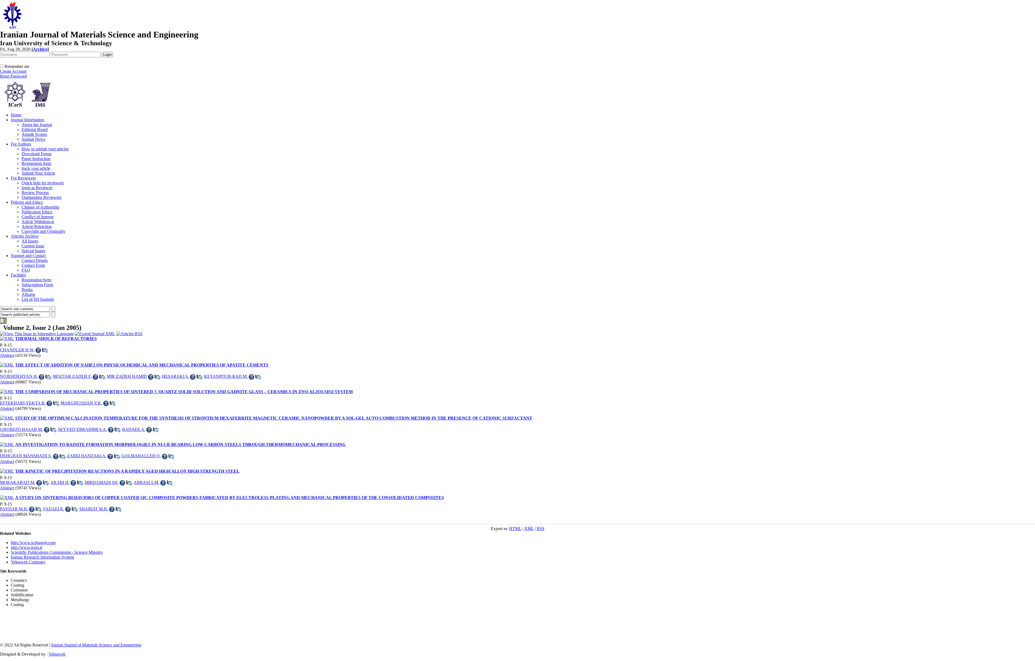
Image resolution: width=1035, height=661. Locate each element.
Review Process (35, 192)
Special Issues (33, 250)
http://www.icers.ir (26, 547)
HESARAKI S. (175, 376)
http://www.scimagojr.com (33, 542)
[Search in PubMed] (44, 350)
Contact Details (35, 260)
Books (27, 289)
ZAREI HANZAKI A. (86, 456)
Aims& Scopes (34, 134)
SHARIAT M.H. (93, 509)
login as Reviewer (37, 187)
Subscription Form (37, 284)
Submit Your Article (38, 173)
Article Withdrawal (38, 221)
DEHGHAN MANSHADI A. (26, 456)
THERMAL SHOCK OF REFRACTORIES (56, 338)
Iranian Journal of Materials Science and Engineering (96, 645)
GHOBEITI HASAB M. (21, 429)
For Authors (21, 144)
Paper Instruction (36, 158)
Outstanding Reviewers (41, 197)
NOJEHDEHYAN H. (19, 376)
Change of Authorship (40, 207)
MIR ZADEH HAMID (127, 376)
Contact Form (33, 265)
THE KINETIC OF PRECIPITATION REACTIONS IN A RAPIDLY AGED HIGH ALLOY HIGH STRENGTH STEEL (127, 471)
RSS (540, 528)
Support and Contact (28, 255)
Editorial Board (35, 129)
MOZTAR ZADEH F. (72, 376)
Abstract (7, 355)
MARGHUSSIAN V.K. (81, 403)
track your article (36, 168)
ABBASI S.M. (146, 482)
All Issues (30, 241)
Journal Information (27, 119)
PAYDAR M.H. (14, 509)
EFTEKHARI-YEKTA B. (23, 403)
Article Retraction (37, 226)
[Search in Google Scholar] (38, 350)
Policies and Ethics (27, 202)
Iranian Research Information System (42, 557)
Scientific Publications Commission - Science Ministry (57, 552)
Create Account (13, 71)
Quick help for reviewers (43, 183)
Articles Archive (25, 236)
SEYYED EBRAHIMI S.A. (82, 429)
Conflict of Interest (37, 216)
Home (16, 115)
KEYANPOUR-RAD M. (226, 376)
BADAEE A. (133, 429)
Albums (28, 294)
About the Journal (37, 124)
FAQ (26, 270)
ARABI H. (60, 482)
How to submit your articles (45, 149)
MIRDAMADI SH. (102, 482)
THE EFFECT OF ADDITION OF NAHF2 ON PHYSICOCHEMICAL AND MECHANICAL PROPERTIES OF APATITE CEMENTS (141, 365)
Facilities (18, 275)
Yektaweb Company (28, 562)
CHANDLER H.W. (17, 350)
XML (529, 528)
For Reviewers (23, 178)
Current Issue (33, 246)
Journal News (33, 139)
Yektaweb (57, 654)
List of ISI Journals (38, 299)
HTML (515, 528)
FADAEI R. (53, 509)
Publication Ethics (37, 212)
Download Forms (36, 153)
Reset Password (13, 76)
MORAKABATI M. (17, 482)
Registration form (36, 163)
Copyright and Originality (43, 231)
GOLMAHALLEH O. (141, 456)
